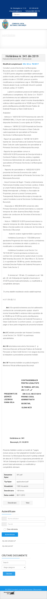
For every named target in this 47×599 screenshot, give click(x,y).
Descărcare (12, 503)
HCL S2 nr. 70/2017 (31, 64)
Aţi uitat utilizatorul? (9, 541)
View (27, 503)
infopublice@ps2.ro (15, 11)
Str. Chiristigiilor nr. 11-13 (18, 8)
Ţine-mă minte (12, 529)
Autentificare (10, 534)
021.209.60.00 (33, 8)
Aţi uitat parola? (7, 546)
